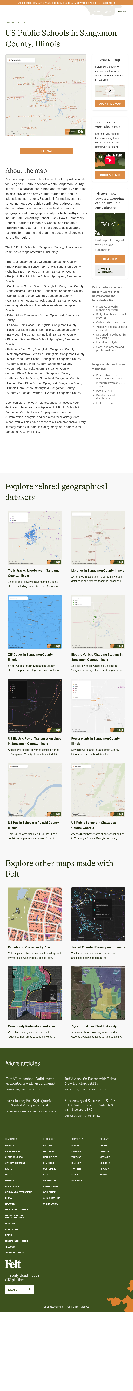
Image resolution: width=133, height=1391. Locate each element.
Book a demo (110, 174)
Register (110, 258)
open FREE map (110, 103)
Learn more (108, 2)
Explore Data (13, 22)
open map (46, 151)
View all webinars (105, 270)
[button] (31, 11)
